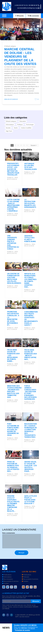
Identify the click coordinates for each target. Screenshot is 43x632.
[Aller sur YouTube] (3, 586)
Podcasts (26, 577)
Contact (5, 583)
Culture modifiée (26, 128)
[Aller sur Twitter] (7, 586)
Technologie (30, 124)
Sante (16, 128)
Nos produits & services (10, 581)
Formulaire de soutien (22, 630)
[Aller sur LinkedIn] (15, 586)
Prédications (7, 574)
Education (23, 121)
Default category (11, 121)
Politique (20, 124)
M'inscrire (35, 601)
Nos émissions (8, 579)
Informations (7, 577)
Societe (8, 128)
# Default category (10, 46)
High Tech (9, 131)
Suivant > (34, 145)
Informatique (10, 124)
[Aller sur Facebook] (11, 586)
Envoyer (21, 552)
